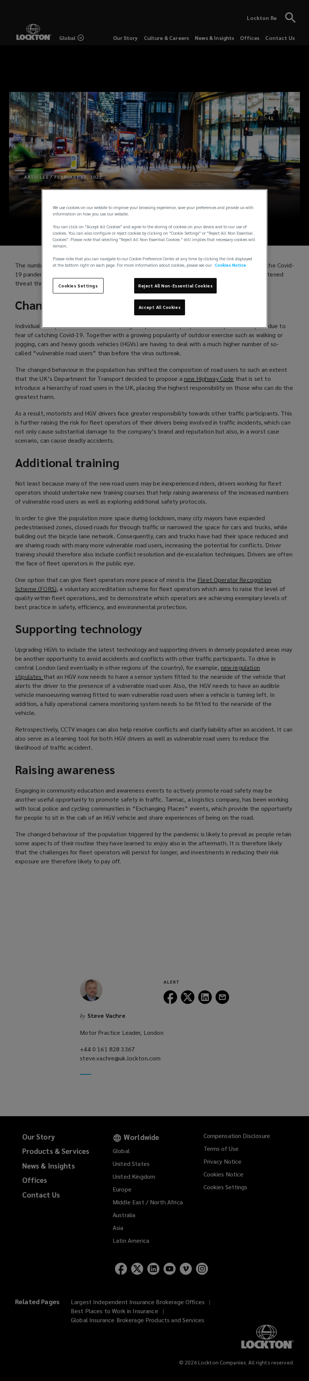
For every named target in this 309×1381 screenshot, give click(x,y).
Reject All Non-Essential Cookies (175, 285)
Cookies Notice (230, 265)
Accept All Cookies (160, 307)
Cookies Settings (78, 285)
